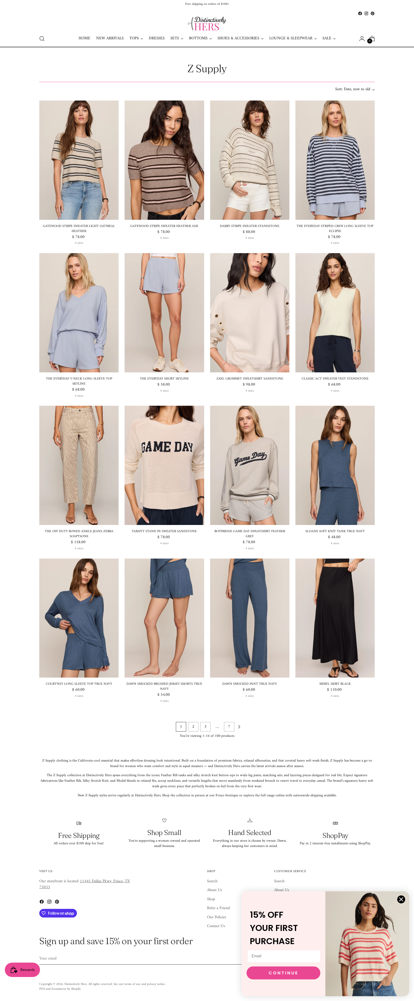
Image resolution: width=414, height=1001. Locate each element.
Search (212, 881)
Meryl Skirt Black (335, 684)
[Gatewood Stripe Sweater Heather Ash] (164, 160)
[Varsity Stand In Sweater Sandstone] (164, 465)
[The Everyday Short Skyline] (164, 312)
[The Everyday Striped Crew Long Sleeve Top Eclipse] (335, 160)
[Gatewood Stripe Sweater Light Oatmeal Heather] (79, 160)
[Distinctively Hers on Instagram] (366, 13)
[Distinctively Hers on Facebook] (360, 13)
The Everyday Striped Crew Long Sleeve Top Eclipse (335, 228)
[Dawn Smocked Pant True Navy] (249, 618)
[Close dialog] (401, 899)
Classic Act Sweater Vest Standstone (335, 379)
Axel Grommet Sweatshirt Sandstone (249, 379)
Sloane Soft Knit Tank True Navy (335, 531)
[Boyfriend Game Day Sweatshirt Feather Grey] (249, 465)
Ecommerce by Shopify (66, 989)
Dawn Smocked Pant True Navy (249, 684)
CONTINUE (284, 973)
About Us (214, 890)
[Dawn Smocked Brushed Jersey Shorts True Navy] (164, 618)
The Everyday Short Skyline (164, 379)
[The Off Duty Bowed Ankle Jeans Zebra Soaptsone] (79, 465)
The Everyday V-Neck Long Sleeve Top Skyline (79, 381)
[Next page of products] (239, 727)
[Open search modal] (42, 38)
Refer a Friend (218, 908)
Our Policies (216, 917)
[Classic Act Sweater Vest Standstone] (335, 312)
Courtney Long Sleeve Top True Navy (79, 684)
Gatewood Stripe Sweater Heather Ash (164, 226)
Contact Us (216, 926)
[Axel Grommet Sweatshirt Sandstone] (249, 312)
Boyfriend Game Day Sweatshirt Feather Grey (249, 533)
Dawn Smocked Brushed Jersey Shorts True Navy (164, 686)
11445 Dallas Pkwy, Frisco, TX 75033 (84, 884)
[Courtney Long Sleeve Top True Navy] (79, 618)
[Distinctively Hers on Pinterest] (372, 13)
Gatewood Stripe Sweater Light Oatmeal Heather (79, 228)
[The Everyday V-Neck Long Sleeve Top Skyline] (79, 312)
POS (42, 989)
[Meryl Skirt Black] (335, 618)
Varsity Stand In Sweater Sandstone (164, 531)
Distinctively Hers (75, 984)
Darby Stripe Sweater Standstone (249, 226)
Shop (211, 899)
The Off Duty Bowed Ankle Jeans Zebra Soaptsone (79, 533)
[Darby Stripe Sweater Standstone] (249, 160)
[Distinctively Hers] (207, 23)
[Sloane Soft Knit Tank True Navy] (335, 465)
